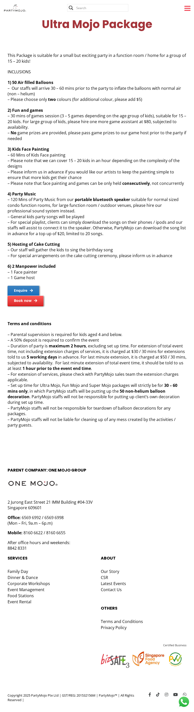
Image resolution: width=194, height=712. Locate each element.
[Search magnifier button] (71, 7)
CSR (104, 577)
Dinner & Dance (23, 577)
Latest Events (113, 583)
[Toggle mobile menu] (187, 8)
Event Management (26, 589)
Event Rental (19, 602)
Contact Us (111, 589)
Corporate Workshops (29, 583)
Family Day (18, 571)
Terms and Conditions (122, 621)
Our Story (110, 571)
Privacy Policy (114, 627)
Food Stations (21, 595)
